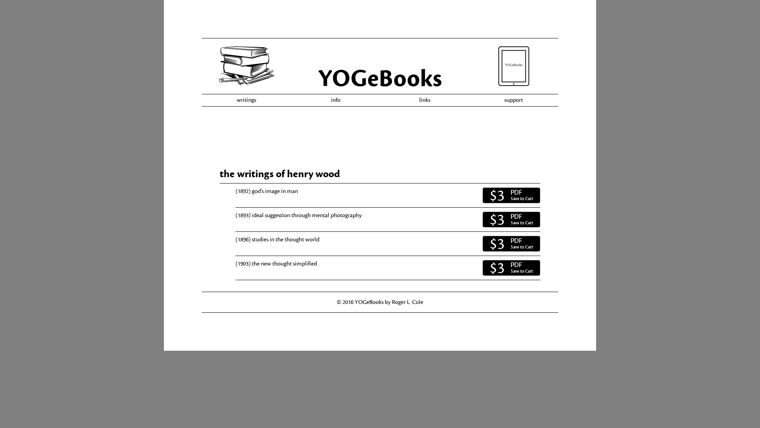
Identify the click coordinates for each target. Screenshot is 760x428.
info (335, 100)
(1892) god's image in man (267, 191)
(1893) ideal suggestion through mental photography (299, 215)
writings (246, 100)
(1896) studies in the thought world (277, 239)
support (513, 100)
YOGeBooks (380, 78)
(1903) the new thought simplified (276, 264)
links (424, 100)
